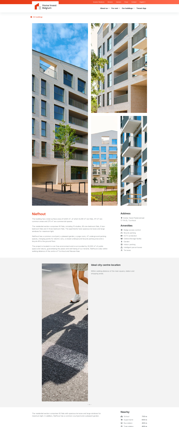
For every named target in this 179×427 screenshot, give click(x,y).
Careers (118, 2)
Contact (133, 2)
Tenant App (141, 8)
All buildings (37, 17)
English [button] (142, 2)
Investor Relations (98, 2)
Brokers (110, 2)
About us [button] (104, 8)
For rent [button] (115, 8)
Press (126, 2)
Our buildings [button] (127, 8)
